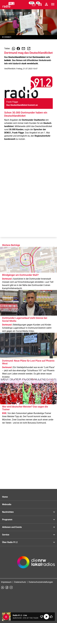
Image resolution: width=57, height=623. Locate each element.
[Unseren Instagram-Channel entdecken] (11, 587)
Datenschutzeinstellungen (41, 582)
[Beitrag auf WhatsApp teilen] (13, 48)
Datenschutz (20, 582)
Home (5, 497)
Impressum (6, 582)
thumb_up (51, 616)
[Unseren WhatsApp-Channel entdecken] (2, 587)
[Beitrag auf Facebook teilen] (18, 48)
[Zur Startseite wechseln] (8, 4)
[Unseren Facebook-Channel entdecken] (6, 587)
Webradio (6, 504)
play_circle (46, 616)
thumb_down (41, 616)
